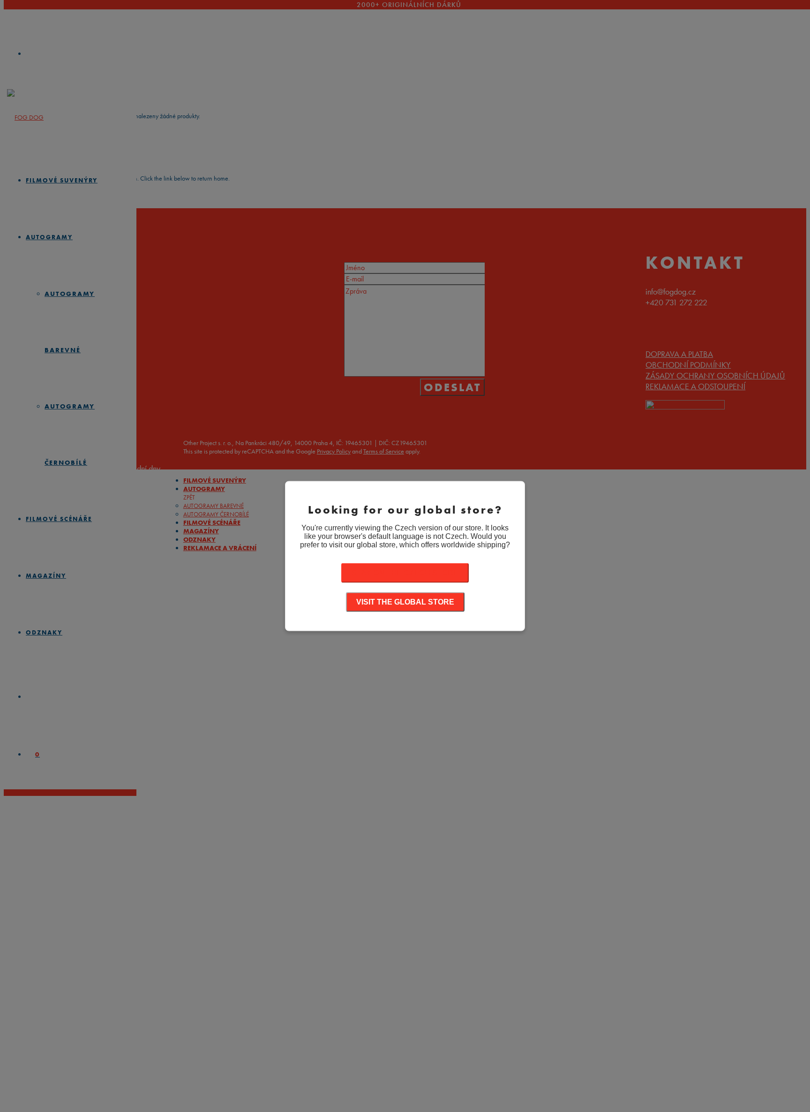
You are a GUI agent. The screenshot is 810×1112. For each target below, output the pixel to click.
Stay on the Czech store (405, 573)
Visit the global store (405, 602)
